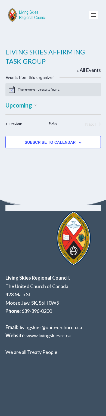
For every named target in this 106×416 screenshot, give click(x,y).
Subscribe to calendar (50, 142)
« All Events (89, 70)
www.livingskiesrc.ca (48, 335)
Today (53, 123)
